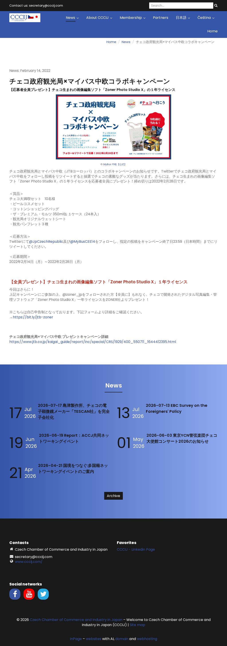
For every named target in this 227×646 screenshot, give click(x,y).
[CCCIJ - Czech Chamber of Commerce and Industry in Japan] (24, 17)
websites (93, 638)
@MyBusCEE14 (82, 241)
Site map (137, 624)
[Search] (216, 5)
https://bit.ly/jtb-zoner (33, 317)
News (71, 17)
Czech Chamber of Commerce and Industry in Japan (76, 619)
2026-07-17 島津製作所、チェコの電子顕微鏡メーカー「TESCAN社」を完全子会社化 (74, 411)
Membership (131, 17)
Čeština (205, 17)
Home (212, 31)
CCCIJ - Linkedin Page (136, 549)
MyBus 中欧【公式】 (115, 164)
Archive (113, 495)
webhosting (147, 638)
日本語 (181, 17)
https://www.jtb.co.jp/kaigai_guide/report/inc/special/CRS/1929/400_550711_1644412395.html (92, 341)
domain (121, 638)
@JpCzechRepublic (46, 241)
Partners (160, 17)
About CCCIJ (98, 17)
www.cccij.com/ (29, 561)
